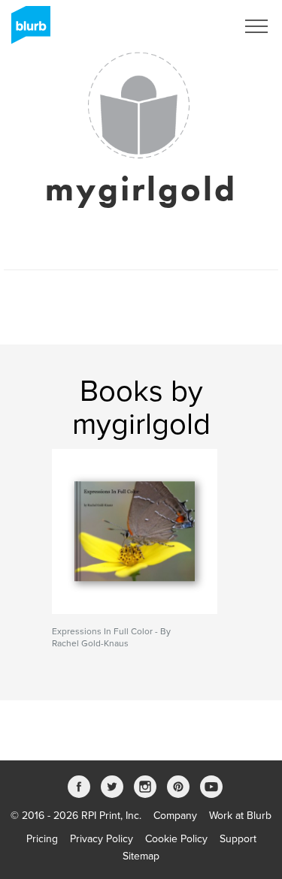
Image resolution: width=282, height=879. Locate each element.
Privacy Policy (101, 838)
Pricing (42, 838)
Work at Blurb (240, 815)
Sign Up (197, 26)
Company (175, 815)
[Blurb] (26, 30)
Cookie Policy (176, 838)
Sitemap (141, 856)
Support (238, 838)
